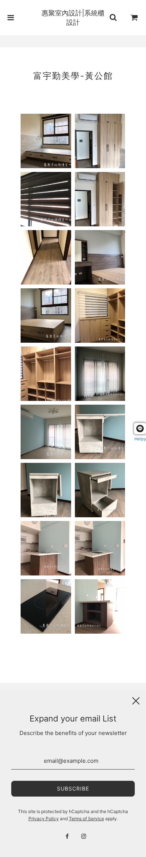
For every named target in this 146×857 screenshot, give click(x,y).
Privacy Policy (43, 818)
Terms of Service (86, 818)
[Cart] (134, 18)
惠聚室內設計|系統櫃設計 (73, 17)
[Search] (113, 18)
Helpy (140, 438)
